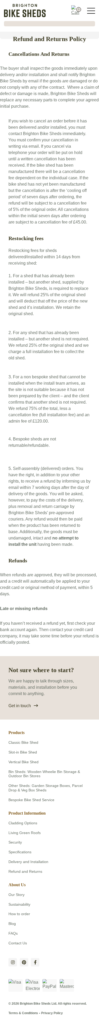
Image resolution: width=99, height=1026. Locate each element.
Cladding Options (22, 823)
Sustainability (19, 904)
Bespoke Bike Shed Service (31, 800)
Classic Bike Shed (23, 742)
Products (16, 732)
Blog (12, 923)
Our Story (16, 895)
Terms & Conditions (23, 1013)
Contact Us (17, 943)
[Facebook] (35, 962)
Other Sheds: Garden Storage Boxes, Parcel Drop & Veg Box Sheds (45, 788)
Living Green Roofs (24, 833)
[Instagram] (12, 962)
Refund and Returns (25, 871)
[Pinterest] (24, 962)
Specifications (19, 852)
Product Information (27, 813)
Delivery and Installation (28, 862)
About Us (17, 885)
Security (15, 842)
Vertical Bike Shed (23, 762)
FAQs (13, 933)
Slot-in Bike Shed (22, 752)
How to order (19, 914)
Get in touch (19, 705)
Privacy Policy (52, 1013)
